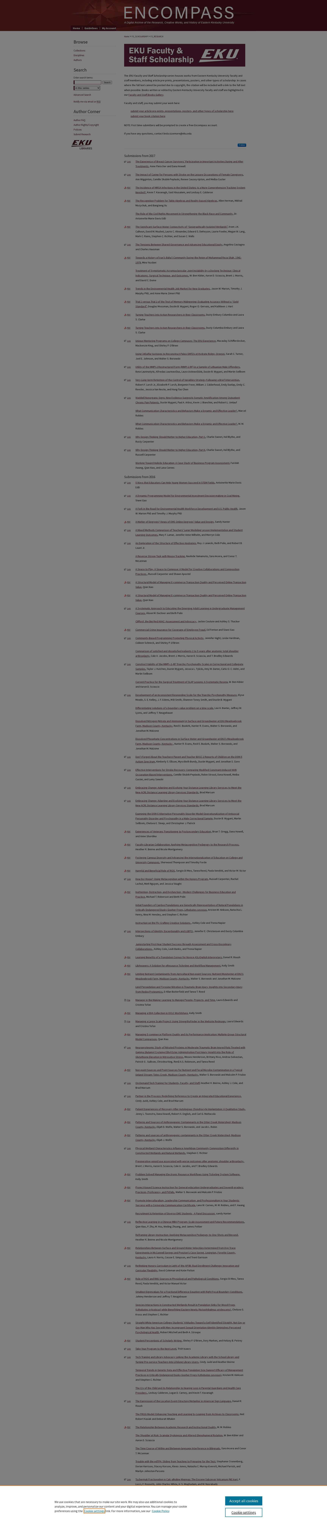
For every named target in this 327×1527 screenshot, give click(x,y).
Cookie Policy (160, 1511)
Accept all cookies (243, 1500)
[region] (163, 1506)
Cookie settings (94, 1511)
